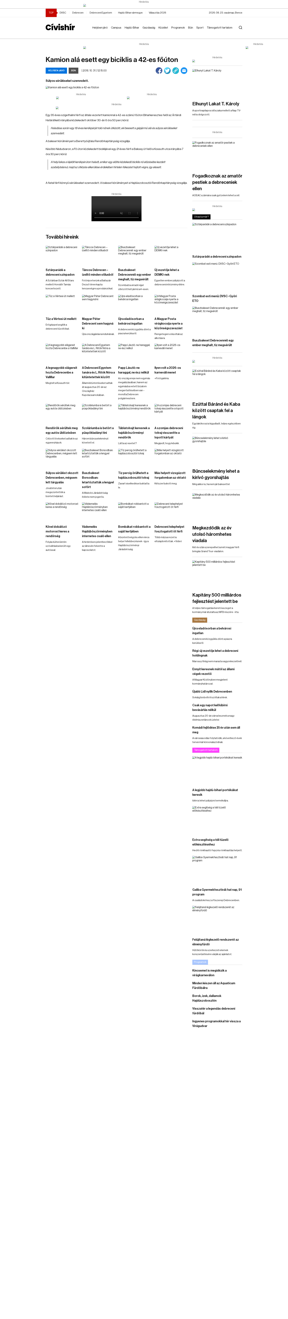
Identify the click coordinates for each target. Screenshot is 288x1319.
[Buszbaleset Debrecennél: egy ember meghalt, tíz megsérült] (134, 255)
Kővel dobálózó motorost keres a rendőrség (57, 531)
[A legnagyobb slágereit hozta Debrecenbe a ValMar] (62, 353)
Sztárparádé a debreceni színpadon (60, 272)
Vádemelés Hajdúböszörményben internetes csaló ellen (97, 531)
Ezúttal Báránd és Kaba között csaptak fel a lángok (216, 410)
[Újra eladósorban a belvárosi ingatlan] (134, 304)
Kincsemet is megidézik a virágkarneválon (209, 973)
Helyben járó (100, 27)
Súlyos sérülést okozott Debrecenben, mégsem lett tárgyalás (62, 478)
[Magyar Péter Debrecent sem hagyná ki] (98, 304)
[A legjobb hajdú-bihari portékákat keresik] (217, 770)
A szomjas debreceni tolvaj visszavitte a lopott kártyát (168, 433)
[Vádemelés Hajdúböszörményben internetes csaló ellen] (98, 511)
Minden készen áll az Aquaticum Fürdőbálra (213, 985)
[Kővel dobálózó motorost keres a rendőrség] (62, 511)
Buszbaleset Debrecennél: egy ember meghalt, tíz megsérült (134, 274)
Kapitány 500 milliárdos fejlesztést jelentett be (216, 598)
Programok (178, 27)
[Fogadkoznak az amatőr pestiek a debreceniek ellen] (217, 155)
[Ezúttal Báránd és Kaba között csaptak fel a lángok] (217, 383)
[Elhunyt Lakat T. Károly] (217, 83)
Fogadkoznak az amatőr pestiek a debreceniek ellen (217, 182)
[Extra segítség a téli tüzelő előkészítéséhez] (217, 820)
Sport (200, 27)
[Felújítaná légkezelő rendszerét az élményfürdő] (217, 920)
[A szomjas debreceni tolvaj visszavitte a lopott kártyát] (171, 413)
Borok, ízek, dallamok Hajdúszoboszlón (206, 998)
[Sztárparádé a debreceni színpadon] (62, 255)
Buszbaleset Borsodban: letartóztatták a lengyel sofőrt (98, 480)
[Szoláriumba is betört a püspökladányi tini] (98, 413)
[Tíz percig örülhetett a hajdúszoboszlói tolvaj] (134, 458)
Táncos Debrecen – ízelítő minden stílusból (97, 272)
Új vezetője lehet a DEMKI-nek (166, 272)
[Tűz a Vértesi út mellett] (62, 304)
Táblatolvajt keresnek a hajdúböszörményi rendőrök (134, 433)
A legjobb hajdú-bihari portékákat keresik (215, 792)
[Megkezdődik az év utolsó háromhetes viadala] (217, 507)
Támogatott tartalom (219, 27)
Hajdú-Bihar (132, 27)
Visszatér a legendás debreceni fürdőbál (213, 1011)
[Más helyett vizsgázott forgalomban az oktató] (171, 458)
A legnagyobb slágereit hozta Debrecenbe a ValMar (61, 372)
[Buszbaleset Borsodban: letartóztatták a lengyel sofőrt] (98, 458)
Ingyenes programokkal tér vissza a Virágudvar (216, 1023)
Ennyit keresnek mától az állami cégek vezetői (213, 671)
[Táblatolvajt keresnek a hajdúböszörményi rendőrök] (134, 413)
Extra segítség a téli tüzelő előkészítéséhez (210, 842)
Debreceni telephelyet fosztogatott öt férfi (169, 529)
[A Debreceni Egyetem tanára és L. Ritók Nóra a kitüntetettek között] (98, 353)
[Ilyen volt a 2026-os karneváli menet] (171, 353)
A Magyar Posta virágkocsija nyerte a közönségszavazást (168, 323)
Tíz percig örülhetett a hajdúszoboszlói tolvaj (133, 475)
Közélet (163, 27)
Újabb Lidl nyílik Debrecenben (212, 691)
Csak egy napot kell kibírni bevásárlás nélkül (210, 707)
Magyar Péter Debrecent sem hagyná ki (97, 323)
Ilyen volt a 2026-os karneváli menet (167, 370)
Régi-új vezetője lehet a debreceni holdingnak (215, 653)
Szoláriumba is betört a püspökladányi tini (98, 430)
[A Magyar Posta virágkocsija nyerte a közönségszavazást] (171, 304)
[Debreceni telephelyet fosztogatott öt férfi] (171, 511)
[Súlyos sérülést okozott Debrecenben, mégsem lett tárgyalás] (62, 458)
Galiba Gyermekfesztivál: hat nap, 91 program (217, 892)
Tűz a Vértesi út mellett (61, 318)
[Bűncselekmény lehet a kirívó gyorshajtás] (217, 451)
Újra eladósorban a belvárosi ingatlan (131, 321)
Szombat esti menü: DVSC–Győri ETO (214, 298)
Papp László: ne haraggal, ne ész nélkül (133, 370)
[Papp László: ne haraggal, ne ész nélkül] (134, 353)
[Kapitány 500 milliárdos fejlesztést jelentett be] (217, 574)
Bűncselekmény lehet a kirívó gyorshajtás (216, 474)
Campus (116, 27)
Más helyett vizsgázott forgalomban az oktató (170, 475)
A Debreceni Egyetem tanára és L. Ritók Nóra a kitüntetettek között (98, 372)
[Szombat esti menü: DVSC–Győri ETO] (217, 276)
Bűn (190, 27)
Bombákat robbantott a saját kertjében (134, 529)
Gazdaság (148, 27)
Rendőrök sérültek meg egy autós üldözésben (62, 430)
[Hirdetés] (144, 5)
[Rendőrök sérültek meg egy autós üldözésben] (62, 413)
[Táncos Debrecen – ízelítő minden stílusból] (98, 255)
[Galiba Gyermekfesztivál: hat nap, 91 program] (217, 870)
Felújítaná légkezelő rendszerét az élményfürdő (215, 942)
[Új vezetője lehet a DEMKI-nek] (171, 255)
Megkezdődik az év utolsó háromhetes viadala (212, 534)
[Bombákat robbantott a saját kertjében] (134, 511)
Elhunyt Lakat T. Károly (215, 104)
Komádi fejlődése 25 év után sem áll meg (216, 730)
